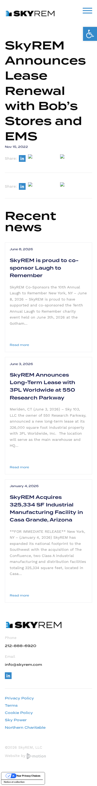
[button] (90, 34)
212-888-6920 (20, 646)
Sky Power (16, 720)
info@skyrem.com (23, 665)
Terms (11, 705)
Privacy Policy (19, 698)
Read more (19, 345)
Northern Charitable (25, 728)
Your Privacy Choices (28, 775)
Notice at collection (14, 781)
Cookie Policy (19, 713)
